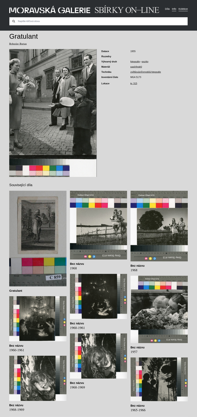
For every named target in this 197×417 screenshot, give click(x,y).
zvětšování (135, 72)
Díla (167, 8)
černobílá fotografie (151, 72)
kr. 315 (133, 83)
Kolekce (183, 8)
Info (174, 8)
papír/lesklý (136, 67)
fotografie (135, 61)
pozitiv (145, 61)
